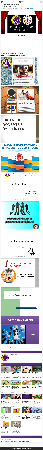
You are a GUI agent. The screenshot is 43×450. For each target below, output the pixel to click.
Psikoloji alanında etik (5, 386)
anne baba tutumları (15, 347)
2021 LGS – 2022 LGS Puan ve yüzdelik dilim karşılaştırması (5, 415)
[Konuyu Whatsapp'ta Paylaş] (32, 8)
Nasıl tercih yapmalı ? (5, 372)
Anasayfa (3, 6)
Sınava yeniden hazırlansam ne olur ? (26, 387)
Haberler (12, 8)
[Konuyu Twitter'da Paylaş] (30, 8)
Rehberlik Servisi (13, 354)
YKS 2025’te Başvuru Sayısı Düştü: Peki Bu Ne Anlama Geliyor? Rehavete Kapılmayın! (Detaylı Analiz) (26, 416)
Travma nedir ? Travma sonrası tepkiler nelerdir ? (5, 428)
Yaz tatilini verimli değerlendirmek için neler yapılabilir (15, 387)
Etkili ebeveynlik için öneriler (15, 401)
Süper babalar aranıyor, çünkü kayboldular (36, 414)
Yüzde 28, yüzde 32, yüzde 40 (36, 373)
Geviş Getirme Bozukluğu (16, 427)
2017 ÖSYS (6, 347)
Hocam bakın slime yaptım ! (35, 401)
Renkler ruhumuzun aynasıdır (5, 401)
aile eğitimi (9, 347)
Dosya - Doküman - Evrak (9, 6)
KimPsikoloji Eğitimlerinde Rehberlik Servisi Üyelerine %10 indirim (26, 402)
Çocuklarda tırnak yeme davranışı (36, 387)
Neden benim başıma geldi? (15, 373)
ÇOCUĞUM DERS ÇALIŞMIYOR (22, 347)
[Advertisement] (21, 43)
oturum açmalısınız (12, 439)
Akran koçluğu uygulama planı (16, 414)
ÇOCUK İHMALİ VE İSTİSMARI (31, 347)
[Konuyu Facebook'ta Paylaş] (28, 8)
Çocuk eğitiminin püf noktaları (26, 373)
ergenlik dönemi (38, 347)
